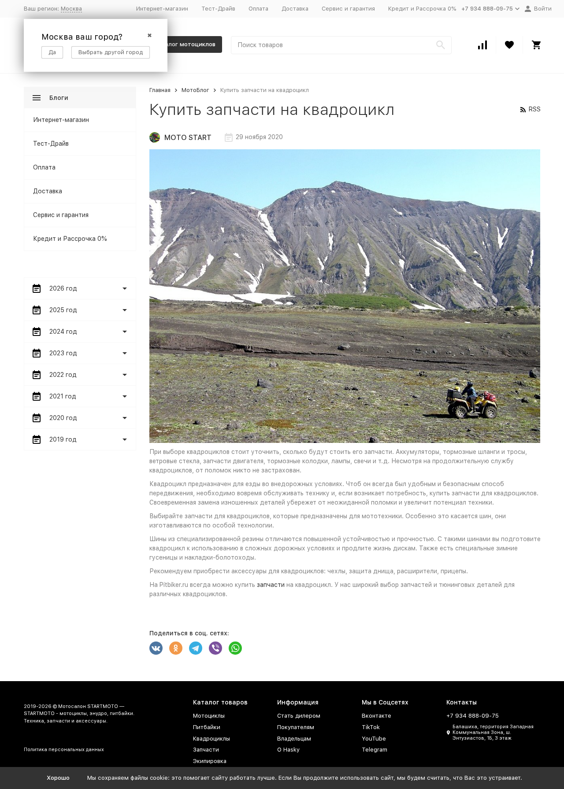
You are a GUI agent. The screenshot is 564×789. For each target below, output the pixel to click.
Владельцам (294, 738)
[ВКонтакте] (156, 648)
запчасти (271, 584)
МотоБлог (195, 90)
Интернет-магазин (162, 8)
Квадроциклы (211, 738)
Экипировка (209, 761)
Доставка (295, 8)
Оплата (258, 8)
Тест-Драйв (218, 8)
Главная (160, 90)
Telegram (374, 749)
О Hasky (288, 749)
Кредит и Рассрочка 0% (422, 8)
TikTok (371, 727)
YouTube (374, 738)
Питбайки (206, 727)
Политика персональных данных (64, 749)
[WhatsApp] (235, 648)
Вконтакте (376, 715)
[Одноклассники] (175, 648)
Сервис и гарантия (348, 8)
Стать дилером (298, 715)
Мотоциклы (209, 715)
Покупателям (295, 727)
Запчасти (206, 749)
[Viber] (215, 648)
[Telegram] (195, 648)
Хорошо (58, 777)
